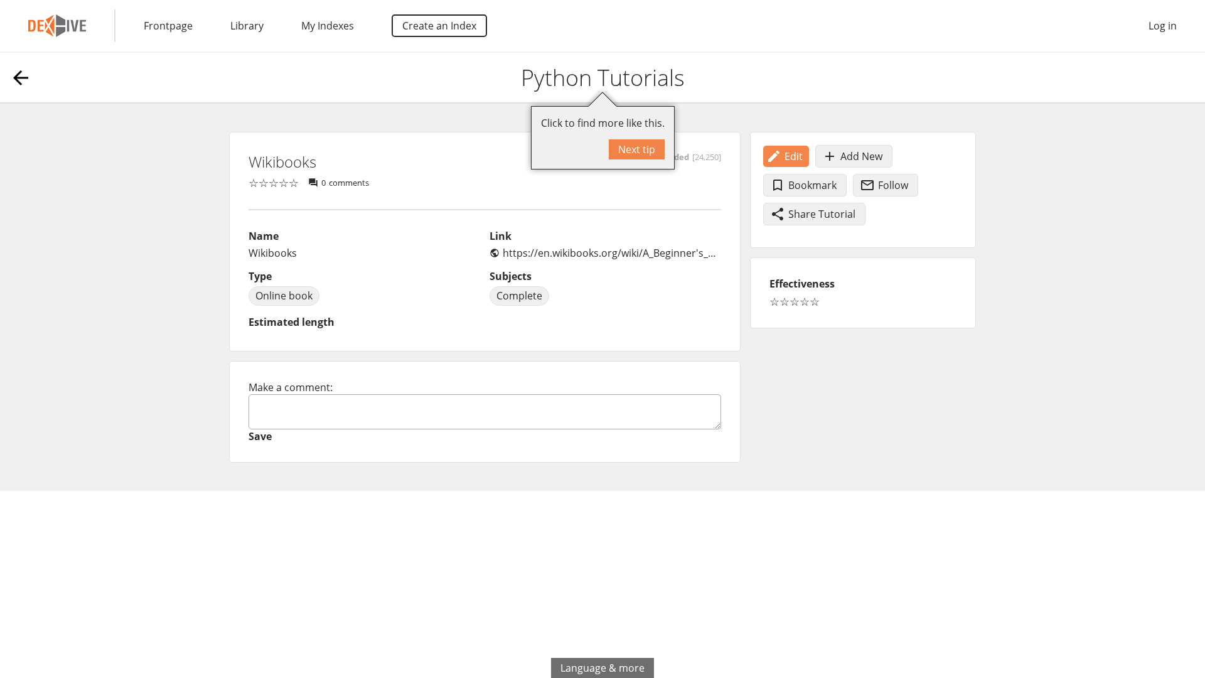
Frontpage (168, 26)
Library (247, 26)
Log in (1163, 26)
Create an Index (439, 26)
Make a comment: (291, 387)
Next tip (636, 149)
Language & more (602, 668)
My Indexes (327, 26)
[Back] (20, 78)
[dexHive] (57, 25)
